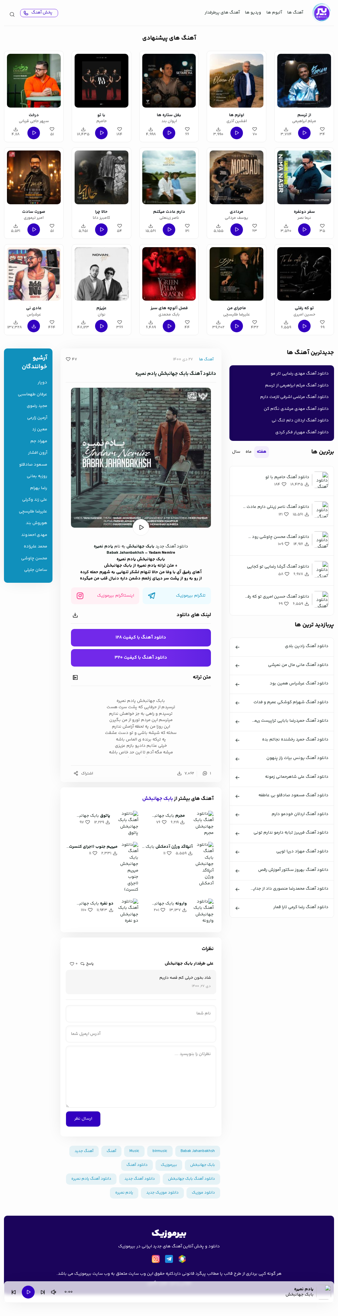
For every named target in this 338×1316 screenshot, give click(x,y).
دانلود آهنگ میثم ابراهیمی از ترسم (297, 385)
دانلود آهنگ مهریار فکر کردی (302, 432)
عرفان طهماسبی (32, 394)
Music (134, 1151)
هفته (261, 451)
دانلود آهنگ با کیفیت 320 (141, 657)
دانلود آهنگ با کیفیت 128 (141, 637)
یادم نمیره (103, 546)
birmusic (159, 1151)
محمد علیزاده (35, 546)
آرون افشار (37, 453)
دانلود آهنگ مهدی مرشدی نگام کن (296, 409)
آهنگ (111, 1151)
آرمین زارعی (37, 418)
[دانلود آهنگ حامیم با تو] (101, 81)
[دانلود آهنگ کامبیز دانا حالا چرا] (101, 177)
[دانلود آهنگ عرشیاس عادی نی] (34, 274)
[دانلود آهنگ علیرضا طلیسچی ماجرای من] (236, 274)
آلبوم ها (274, 12)
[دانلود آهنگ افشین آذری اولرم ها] (236, 81)
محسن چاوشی (34, 558)
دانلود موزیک (203, 1193)
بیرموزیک (169, 1165)
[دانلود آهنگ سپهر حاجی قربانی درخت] (34, 81)
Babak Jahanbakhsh (125, 552)
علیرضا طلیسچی (33, 512)
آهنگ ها (295, 12)
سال (236, 451)
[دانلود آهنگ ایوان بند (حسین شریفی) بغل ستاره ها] (169, 81)
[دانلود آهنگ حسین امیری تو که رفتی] (304, 274)
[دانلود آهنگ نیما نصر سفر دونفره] (304, 177)
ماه (249, 451)
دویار (42, 382)
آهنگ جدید (84, 1151)
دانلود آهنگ (137, 1165)
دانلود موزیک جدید (162, 1193)
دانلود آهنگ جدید (171, 546)
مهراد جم (38, 441)
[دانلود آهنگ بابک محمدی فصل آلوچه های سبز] (169, 274)
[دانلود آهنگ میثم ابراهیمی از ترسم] (304, 81)
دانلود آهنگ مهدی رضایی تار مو (300, 373)
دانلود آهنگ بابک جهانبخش (191, 1179)
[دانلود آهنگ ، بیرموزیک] (321, 13)
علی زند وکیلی (34, 500)
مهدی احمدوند (34, 535)
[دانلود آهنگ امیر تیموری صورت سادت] (34, 177)
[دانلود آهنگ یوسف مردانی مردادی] (236, 177)
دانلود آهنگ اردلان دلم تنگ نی (300, 420)
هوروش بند (36, 523)
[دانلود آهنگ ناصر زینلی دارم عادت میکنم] (169, 177)
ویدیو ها (253, 12)
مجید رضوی (37, 406)
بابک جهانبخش (140, 546)
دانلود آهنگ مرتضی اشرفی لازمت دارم (294, 397)
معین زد (39, 429)
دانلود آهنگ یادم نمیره (91, 1179)
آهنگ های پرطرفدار (222, 12)
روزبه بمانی (37, 476)
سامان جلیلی (35, 570)
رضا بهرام (38, 488)
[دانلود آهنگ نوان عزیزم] (101, 274)
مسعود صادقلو (33, 465)
